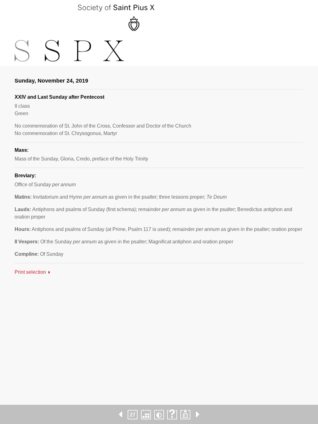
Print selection (30, 272)
